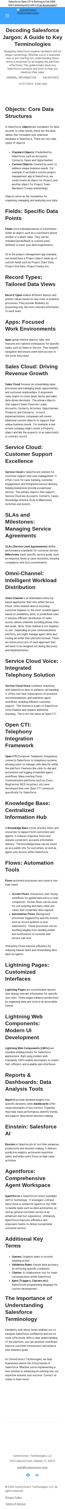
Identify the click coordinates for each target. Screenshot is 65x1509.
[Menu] (7, 15)
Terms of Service (15, 1503)
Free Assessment (46, 5)
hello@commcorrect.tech (32, 1467)
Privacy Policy (13, 1497)
